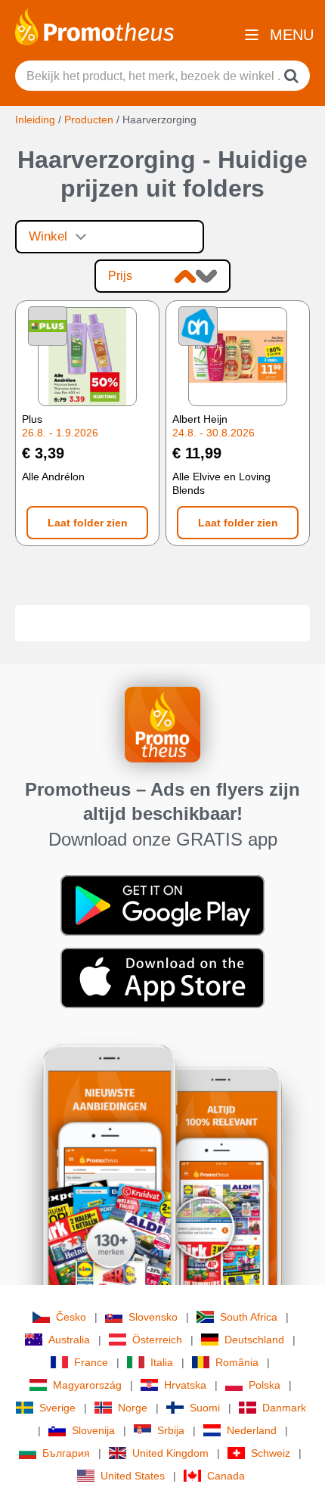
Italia (161, 1362)
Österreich (157, 1339)
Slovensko (153, 1317)
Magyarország (87, 1385)
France (91, 1362)
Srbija (170, 1430)
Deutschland (254, 1339)
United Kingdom (170, 1453)
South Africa (248, 1317)
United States (133, 1476)
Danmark (284, 1408)
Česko (71, 1317)
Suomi (205, 1408)
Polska (264, 1385)
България (66, 1453)
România (236, 1362)
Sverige (57, 1408)
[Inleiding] (94, 26)
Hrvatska (185, 1385)
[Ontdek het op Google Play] (162, 905)
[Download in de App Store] (162, 977)
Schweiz (270, 1453)
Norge (132, 1408)
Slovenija (93, 1430)
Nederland (252, 1430)
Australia (69, 1339)
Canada (226, 1476)
